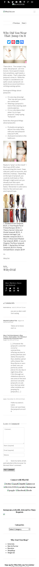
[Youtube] (16, 2)
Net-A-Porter (13, 546)
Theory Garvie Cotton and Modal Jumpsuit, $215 (13, 231)
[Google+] (6, 290)
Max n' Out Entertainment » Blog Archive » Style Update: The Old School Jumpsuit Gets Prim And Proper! (15, 337)
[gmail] (15, 483)
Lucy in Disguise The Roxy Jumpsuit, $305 (14, 243)
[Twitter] (12, 2)
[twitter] (8, 483)
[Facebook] (5, 2)
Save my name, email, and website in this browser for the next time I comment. (14, 463)
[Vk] (18, 290)
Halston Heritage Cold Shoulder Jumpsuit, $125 (12, 235)
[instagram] (30, 486)
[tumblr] (22, 483)
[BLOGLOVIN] (18, 4)
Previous (16, 23)
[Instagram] (20, 2)
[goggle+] (11, 490)
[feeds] (28, 490)
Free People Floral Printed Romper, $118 (13, 227)
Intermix (11, 544)
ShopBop (11, 550)
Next (24, 23)
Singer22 (11, 553)
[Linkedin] (10, 290)
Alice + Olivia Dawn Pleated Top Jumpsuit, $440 (13, 240)
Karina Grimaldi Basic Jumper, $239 (14, 248)
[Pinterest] (24, 2)
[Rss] (9, 2)
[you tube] (20, 486)
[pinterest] (30, 483)
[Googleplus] (28, 2)
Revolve (11, 548)
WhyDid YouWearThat (10, 320)
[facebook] (20, 490)
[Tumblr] (18, 288)
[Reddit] (14, 290)
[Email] (32, 2)
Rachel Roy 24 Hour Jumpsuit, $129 (13, 246)
